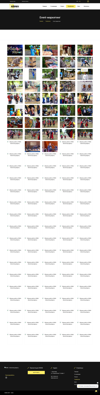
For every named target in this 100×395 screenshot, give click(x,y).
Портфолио (71, 6)
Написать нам (12, 1)
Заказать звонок (25, 1)
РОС (80, 1)
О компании (53, 6)
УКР (77, 1)
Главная (45, 6)
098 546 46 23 (54, 378)
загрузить (36, 372)
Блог (79, 6)
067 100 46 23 (54, 376)
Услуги (62, 6)
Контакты (86, 6)
